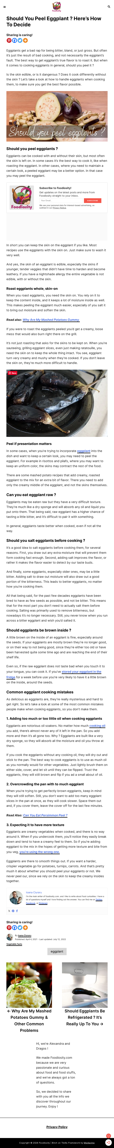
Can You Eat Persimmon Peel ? (45, 815)
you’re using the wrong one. (39, 852)
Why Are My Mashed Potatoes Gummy (51, 320)
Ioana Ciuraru (24, 935)
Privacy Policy (57, 1127)
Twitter (99, 899)
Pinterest (43, 903)
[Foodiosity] (56, 7)
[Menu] (4, 7)
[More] (25, 40)
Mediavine (89, 1143)
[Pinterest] (9, 40)
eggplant (83, 451)
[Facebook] (14, 40)
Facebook (30, 903)
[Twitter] (20, 40)
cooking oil (97, 725)
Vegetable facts (14, 944)
